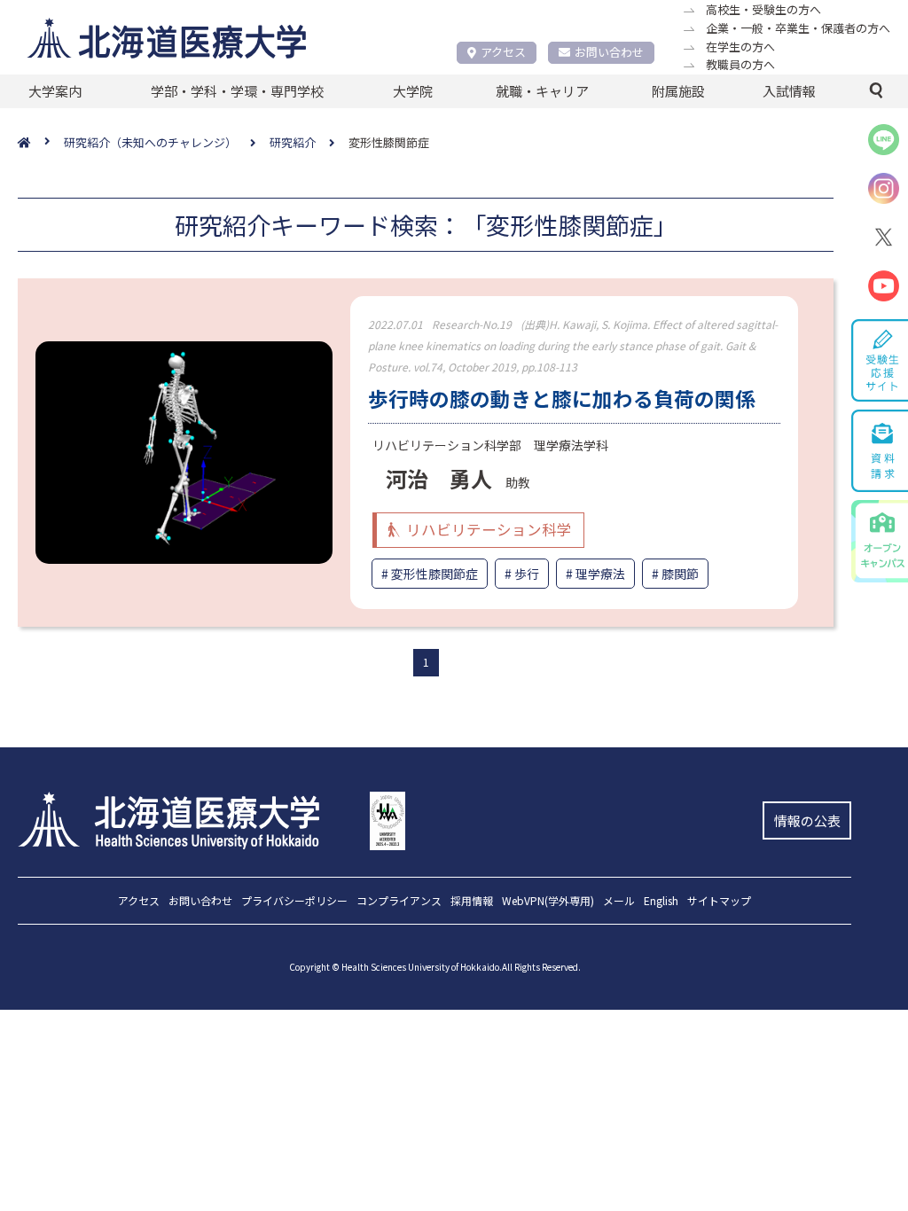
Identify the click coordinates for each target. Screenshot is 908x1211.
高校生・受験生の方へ (763, 9)
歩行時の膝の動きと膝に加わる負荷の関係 (561, 398)
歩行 (526, 573)
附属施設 (678, 91)
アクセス (503, 51)
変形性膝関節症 (434, 573)
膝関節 (680, 573)
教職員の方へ (740, 64)
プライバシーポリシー (294, 901)
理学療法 (600, 573)
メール (619, 901)
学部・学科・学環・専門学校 (237, 91)
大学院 (413, 91)
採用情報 (471, 901)
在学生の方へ (740, 46)
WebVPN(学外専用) (548, 901)
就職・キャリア (542, 91)
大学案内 (55, 91)
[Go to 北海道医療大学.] (41, 143)
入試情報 (789, 91)
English (661, 901)
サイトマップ (719, 901)
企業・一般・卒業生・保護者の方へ (798, 28)
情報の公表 (807, 820)
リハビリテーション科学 (489, 529)
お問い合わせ (609, 51)
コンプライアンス (399, 901)
